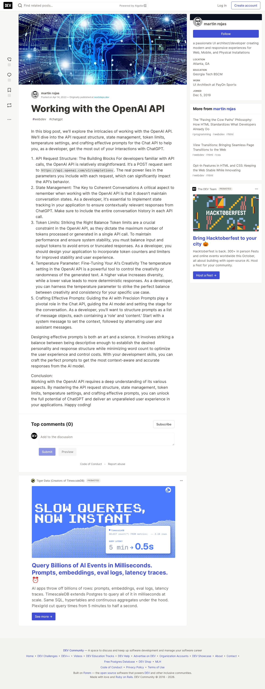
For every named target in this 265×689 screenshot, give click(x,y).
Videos (78, 656)
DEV (147, 672)
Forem (87, 672)
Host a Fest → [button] (206, 275)
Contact (232, 656)
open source (108, 672)
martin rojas (50, 93)
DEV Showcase (201, 656)
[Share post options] (9, 119)
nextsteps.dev (101, 97)
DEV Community (73, 650)
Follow (226, 34)
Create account (245, 5)
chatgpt (56, 119)
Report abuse (116, 464)
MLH (158, 661)
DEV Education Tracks (100, 656)
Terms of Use (156, 667)
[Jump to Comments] (9, 77)
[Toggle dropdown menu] (181, 481)
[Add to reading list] (9, 92)
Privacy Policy (135, 667)
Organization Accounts (173, 656)
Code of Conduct (91, 464)
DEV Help (124, 656)
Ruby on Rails (124, 677)
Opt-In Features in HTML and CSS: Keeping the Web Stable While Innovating (224, 170)
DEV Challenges (47, 656)
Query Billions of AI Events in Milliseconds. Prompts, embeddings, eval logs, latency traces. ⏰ (100, 572)
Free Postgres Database (119, 661)
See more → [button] (43, 616)
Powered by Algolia (132, 5)
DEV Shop (145, 661)
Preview (67, 452)
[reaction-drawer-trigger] (9, 61)
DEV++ (65, 656)
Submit (47, 452)
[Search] (20, 5)
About (219, 656)
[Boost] (9, 105)
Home (30, 656)
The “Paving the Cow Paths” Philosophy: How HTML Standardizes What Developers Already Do (224, 127)
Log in (222, 5)
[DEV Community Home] (8, 5)
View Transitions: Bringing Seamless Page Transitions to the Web (223, 149)
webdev (39, 119)
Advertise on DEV (145, 656)
